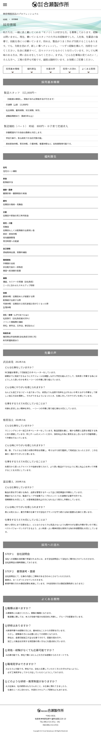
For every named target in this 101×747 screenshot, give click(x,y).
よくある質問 (88, 68)
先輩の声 (50, 68)
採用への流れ (69, 68)
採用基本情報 (12, 68)
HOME (5, 19)
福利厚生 (31, 68)
